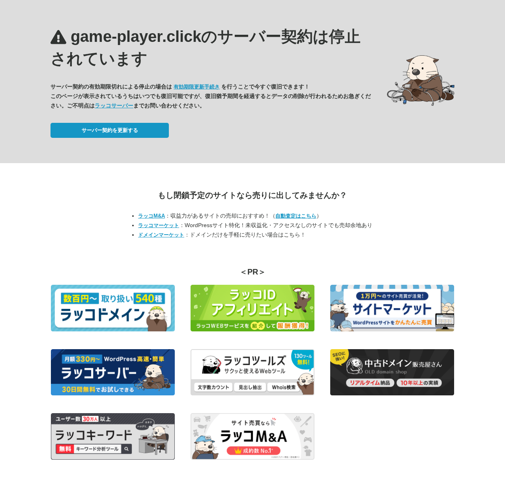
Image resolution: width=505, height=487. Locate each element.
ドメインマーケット (161, 235)
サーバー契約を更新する (110, 130)
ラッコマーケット (158, 225)
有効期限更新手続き (197, 87)
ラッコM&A (151, 216)
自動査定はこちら (295, 216)
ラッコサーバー (114, 105)
